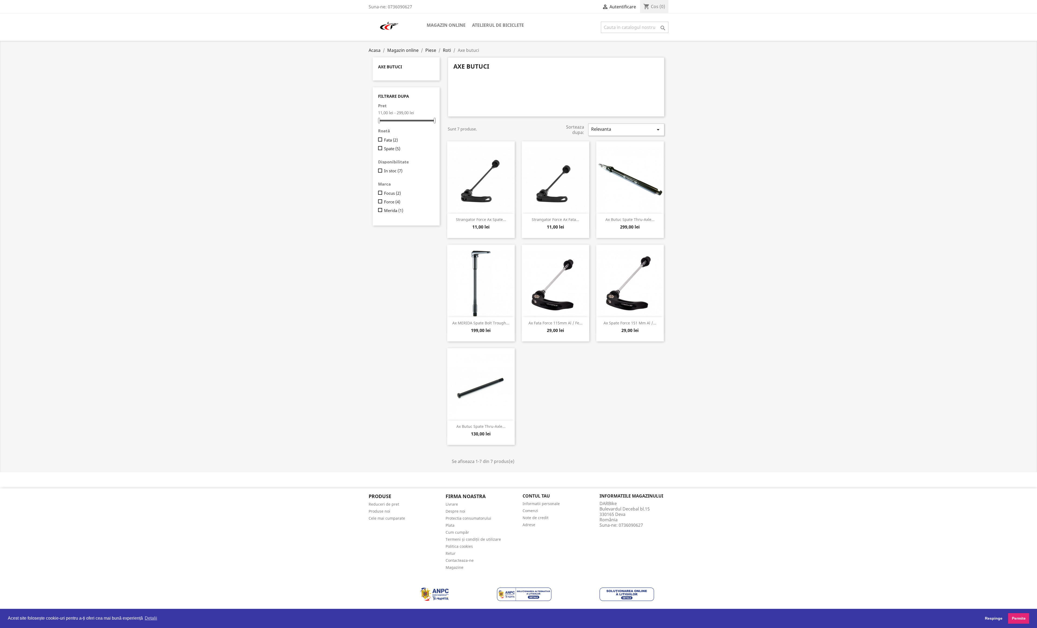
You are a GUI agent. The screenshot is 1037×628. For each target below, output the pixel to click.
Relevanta (626, 129)
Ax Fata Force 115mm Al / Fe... (555, 322)
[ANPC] (434, 594)
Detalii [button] (151, 618)
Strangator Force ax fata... (555, 219)
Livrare (452, 504)
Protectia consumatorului (468, 518)
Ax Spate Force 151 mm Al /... (630, 322)
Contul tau (536, 496)
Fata (391, 140)
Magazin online (446, 25)
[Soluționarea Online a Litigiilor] (627, 594)
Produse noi (379, 511)
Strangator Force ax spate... (481, 219)
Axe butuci (390, 66)
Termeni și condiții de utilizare (473, 539)
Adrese (529, 524)
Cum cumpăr (457, 532)
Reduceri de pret (384, 504)
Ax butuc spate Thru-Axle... (481, 426)
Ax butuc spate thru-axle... (630, 219)
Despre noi (455, 511)
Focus (392, 193)
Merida (393, 210)
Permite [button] (1019, 618)
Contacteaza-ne (460, 560)
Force (392, 201)
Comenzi (530, 510)
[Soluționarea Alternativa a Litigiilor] (524, 594)
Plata (450, 525)
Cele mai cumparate (387, 518)
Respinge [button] (993, 618)
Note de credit (535, 517)
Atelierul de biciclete (498, 25)
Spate (392, 148)
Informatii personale (541, 503)
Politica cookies (459, 546)
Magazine (454, 567)
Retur (451, 553)
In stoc (393, 170)
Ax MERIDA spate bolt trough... (480, 322)
